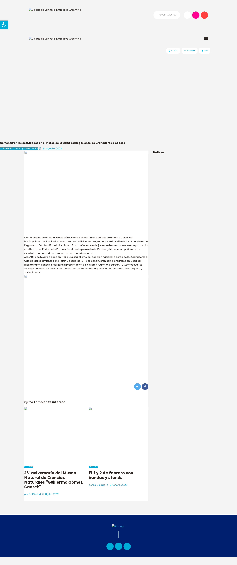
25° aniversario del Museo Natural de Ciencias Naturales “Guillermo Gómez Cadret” (53, 480)
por (32, 494)
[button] (4, 25)
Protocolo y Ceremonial (23, 148)
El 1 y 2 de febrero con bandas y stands (111, 475)
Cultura (4, 148)
